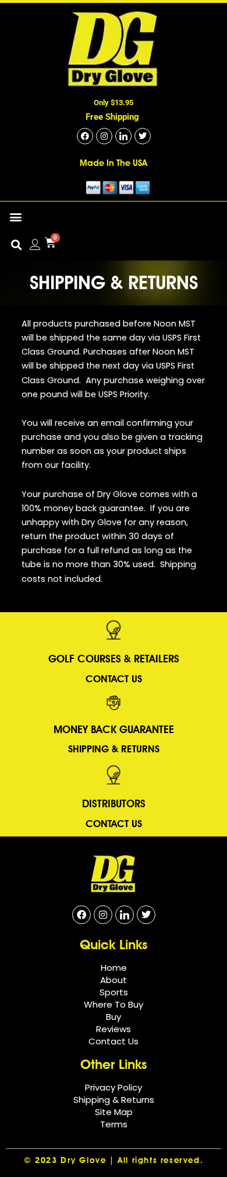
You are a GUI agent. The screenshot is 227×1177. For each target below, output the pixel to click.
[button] (15, 217)
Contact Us (114, 679)
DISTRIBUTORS (114, 803)
